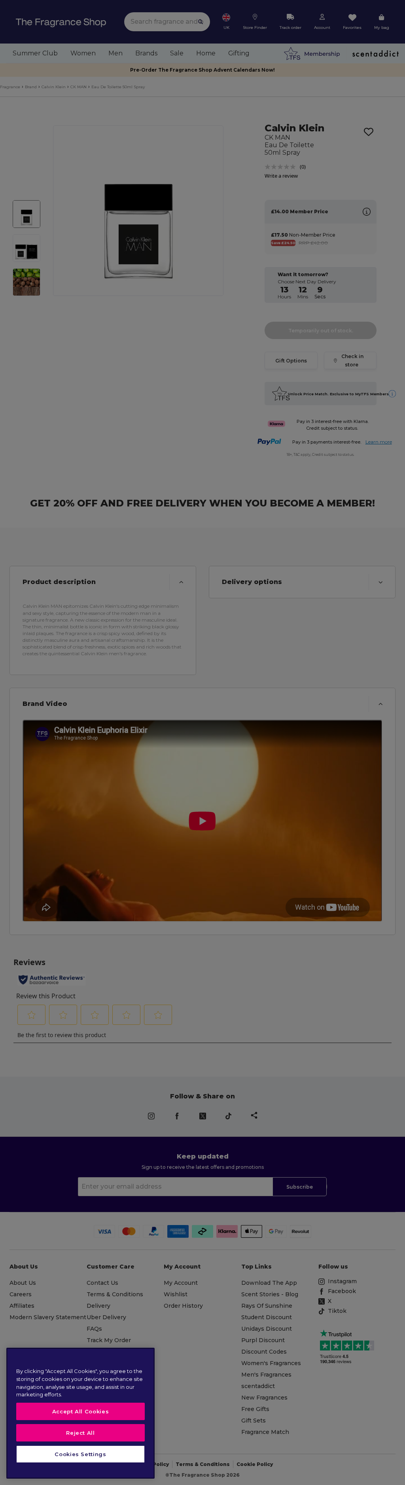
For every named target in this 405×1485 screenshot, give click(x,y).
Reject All (80, 1433)
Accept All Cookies (80, 1411)
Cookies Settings (80, 1454)
